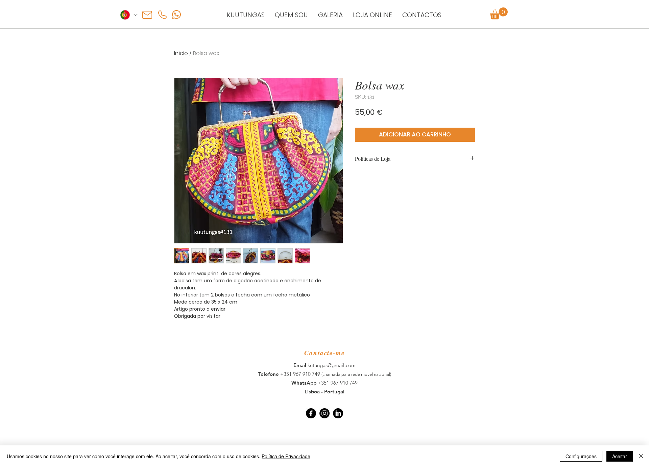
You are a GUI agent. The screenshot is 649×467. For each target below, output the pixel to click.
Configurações (581, 456)
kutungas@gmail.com (332, 365)
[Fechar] (641, 456)
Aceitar (619, 456)
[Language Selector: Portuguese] (128, 14)
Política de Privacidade (286, 456)
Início (181, 53)
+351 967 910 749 (300, 374)
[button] (499, 13)
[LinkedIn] (338, 413)
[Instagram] (324, 413)
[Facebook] (311, 413)
